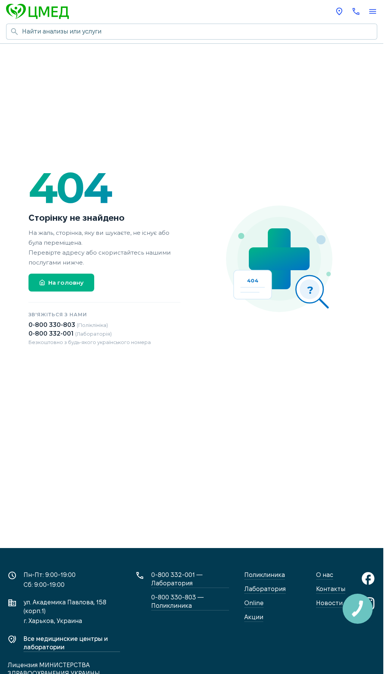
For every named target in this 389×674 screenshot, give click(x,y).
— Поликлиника (177, 601)
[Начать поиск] (14, 32)
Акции (253, 617)
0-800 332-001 (70, 333)
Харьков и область (339, 11)
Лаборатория (265, 589)
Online (254, 603)
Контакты (330, 589)
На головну (66, 282)
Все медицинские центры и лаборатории (66, 643)
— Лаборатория (177, 579)
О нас (324, 575)
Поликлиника (264, 575)
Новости (329, 603)
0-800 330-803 (68, 324)
